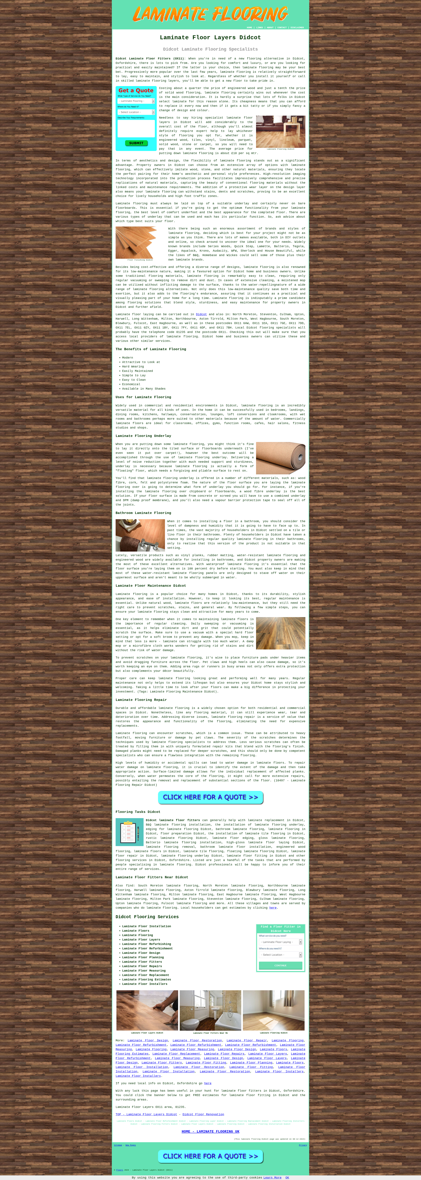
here (273, 907)
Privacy (303, 1145)
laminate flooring (257, 67)
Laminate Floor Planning (251, 1062)
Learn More (272, 1177)
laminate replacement (266, 820)
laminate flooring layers (157, 80)
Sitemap (118, 1145)
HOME (249, 27)
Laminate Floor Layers (267, 1053)
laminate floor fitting (246, 855)
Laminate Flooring (288, 1040)
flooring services (131, 860)
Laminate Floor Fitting (206, 1062)
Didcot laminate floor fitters (173, 820)
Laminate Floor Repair (247, 1040)
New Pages (130, 1145)
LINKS (259, 27)
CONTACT (282, 27)
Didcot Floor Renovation (203, 1114)
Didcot (201, 314)
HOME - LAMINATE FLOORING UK (210, 1132)
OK (287, 1177)
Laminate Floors (273, 1049)
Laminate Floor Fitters (162, 1062)
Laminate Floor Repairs (224, 1053)
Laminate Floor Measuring (192, 1049)
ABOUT (270, 27)
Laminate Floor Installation (142, 1067)
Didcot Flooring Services (147, 917)
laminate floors (147, 851)
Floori (119, 1170)
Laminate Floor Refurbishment (141, 1045)
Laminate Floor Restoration (197, 1040)
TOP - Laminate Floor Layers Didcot (146, 1114)
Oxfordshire (179, 860)
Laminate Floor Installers (279, 1071)
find (129, 885)
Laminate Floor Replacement (176, 1053)
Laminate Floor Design (148, 1040)
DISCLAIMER (297, 27)
